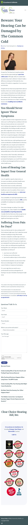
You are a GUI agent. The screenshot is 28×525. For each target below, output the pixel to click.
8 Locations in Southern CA (14, 427)
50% (21, 200)
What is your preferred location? (9, 327)
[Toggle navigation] (25, 10)
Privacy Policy (4, 518)
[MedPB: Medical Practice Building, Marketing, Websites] (18, 518)
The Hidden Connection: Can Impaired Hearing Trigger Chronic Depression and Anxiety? (12, 399)
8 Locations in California (10, 2)
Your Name (4, 308)
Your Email (4, 314)
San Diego (18, 429)
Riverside (11, 431)
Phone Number (5, 321)
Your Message (5, 334)
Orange (11, 429)
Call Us (14, 434)
